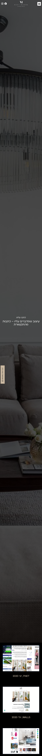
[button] (39, 4)
